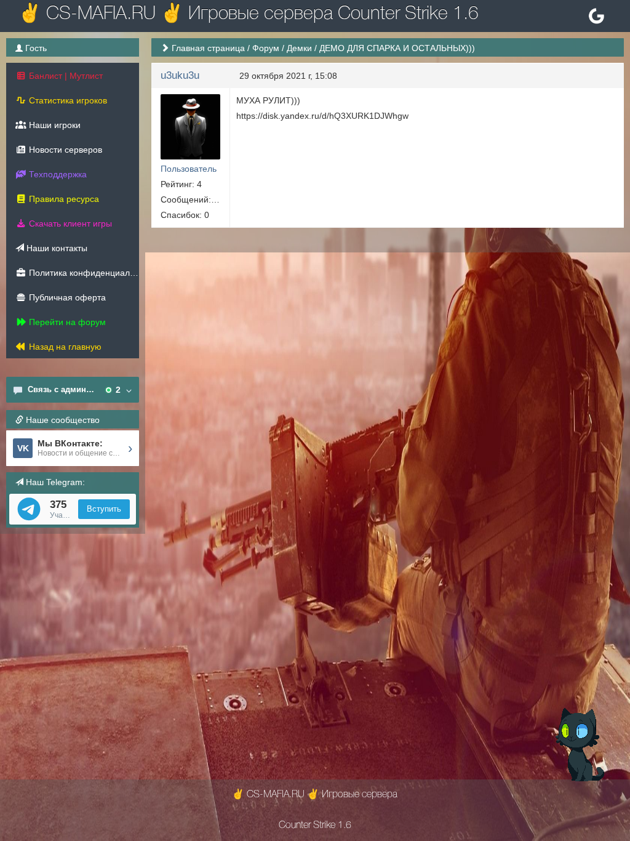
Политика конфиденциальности (82, 273)
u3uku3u (180, 75)
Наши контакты (55, 248)
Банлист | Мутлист (64, 76)
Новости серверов (64, 150)
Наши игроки (53, 125)
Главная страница (208, 48)
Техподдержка (56, 174)
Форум (265, 48)
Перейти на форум (66, 322)
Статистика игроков (66, 100)
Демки (299, 48)
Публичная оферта (66, 297)
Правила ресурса (62, 199)
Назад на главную (64, 347)
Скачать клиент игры (69, 223)
